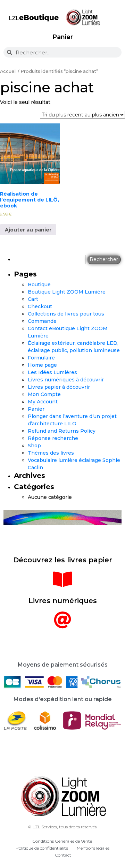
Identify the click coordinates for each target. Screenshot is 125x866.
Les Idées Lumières (52, 372)
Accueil (8, 71)
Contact (63, 855)
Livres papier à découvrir (59, 387)
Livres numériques (62, 601)
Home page (42, 365)
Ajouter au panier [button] (28, 230)
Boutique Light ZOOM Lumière (67, 292)
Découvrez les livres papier (62, 560)
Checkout (40, 306)
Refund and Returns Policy (61, 431)
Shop (34, 445)
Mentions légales (93, 848)
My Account (43, 401)
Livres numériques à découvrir (66, 380)
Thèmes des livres (51, 453)
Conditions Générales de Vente (62, 841)
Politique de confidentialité (42, 848)
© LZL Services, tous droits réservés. (63, 826)
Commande (42, 321)
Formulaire (41, 358)
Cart (33, 299)
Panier (62, 37)
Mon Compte (44, 394)
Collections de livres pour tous (66, 314)
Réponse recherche (53, 438)
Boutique (39, 284)
